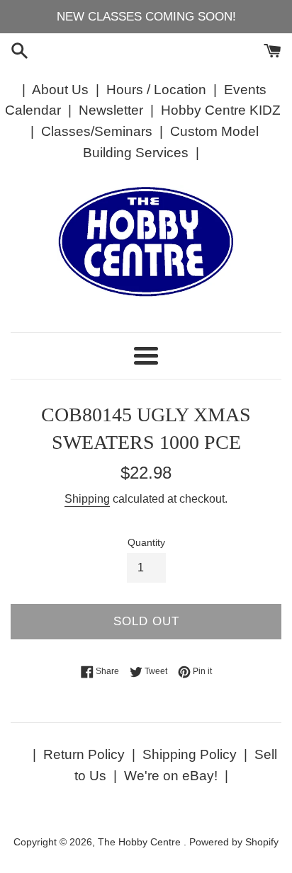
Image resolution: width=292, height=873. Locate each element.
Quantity (146, 542)
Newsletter (111, 110)
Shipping (87, 499)
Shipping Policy (189, 754)
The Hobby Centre (141, 842)
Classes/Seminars (96, 131)
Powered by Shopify (234, 842)
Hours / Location (156, 89)
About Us (60, 89)
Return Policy (84, 754)
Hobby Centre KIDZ (221, 110)
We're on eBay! (171, 775)
